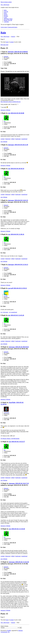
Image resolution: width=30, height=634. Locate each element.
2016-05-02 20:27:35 (22, 483)
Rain (3, 32)
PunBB (9, 630)
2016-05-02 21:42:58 (22, 562)
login (7, 42)
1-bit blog (6, 21)
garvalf (10, 288)
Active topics (4, 27)
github (12, 139)
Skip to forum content (6, 2)
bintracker (7, 139)
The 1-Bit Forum (5, 4)
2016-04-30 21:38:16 (17, 234)
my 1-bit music (4, 312)
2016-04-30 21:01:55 (21, 200)
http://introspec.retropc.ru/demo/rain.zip (10, 101)
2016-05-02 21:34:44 (18, 529)
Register (6, 16)
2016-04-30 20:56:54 (17, 168)
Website (5, 110)
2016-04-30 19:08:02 (21, 52)
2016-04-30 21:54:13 (21, 264)
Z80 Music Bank (8, 19)
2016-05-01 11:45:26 (17, 315)
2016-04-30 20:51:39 (21, 145)
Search (5, 14)
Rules (5, 13)
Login (5, 17)
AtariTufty (12, 402)
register (12, 42)
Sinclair (13, 36)
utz (9, 113)
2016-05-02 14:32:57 (18, 441)
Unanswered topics (12, 27)
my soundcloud (13, 312)
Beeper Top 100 (8, 20)
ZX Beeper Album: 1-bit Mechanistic (10, 438)
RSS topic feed (4, 44)
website (2, 139)
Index (5, 10)
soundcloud (24, 139)
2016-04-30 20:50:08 (17, 113)
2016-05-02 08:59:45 (22, 347)
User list (6, 11)
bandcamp (18, 139)
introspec (11, 52)
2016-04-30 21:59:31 (20, 288)
